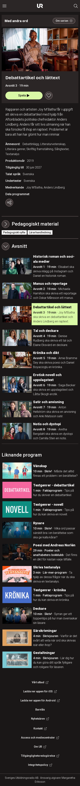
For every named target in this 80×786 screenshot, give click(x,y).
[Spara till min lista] (49, 95)
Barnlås (40, 709)
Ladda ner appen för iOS (38, 691)
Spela (22, 95)
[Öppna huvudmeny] (4, 6)
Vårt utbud (38, 682)
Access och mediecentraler (38, 737)
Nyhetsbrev (38, 718)
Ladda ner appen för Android (38, 700)
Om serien (62, 20)
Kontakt (38, 728)
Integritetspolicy (38, 764)
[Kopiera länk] (9, 202)
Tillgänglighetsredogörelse (38, 755)
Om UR (38, 746)
